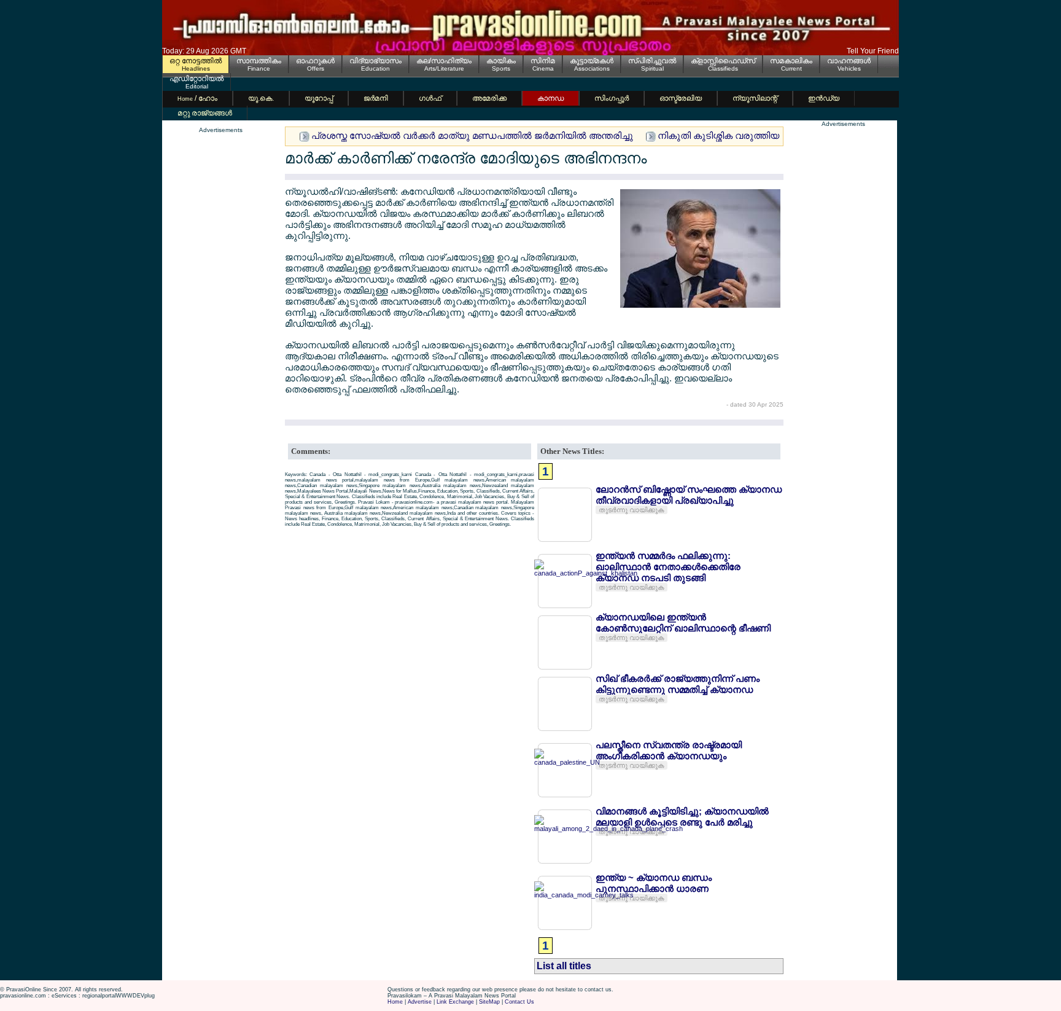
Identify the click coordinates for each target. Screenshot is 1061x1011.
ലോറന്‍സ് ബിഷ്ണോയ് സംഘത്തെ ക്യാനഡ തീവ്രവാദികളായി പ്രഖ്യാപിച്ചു (689, 495)
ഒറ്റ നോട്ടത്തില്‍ (195, 61)
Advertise (420, 1002)
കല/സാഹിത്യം (444, 61)
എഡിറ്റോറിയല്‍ (196, 78)
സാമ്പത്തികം (258, 61)
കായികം (501, 61)
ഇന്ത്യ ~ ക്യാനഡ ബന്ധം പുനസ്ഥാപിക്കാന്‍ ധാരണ (654, 883)
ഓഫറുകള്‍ (315, 61)
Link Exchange (455, 1002)
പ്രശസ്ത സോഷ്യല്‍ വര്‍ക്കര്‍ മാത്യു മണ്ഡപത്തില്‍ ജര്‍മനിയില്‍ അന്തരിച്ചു (472, 135)
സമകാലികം (791, 61)
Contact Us (519, 1002)
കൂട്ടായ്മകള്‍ (591, 61)
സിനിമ (542, 61)
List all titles (564, 966)
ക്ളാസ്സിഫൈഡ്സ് (723, 61)
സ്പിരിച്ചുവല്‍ (652, 61)
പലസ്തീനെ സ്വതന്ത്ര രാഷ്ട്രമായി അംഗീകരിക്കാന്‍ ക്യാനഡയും (669, 750)
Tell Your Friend (873, 51)
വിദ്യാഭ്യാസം (375, 61)
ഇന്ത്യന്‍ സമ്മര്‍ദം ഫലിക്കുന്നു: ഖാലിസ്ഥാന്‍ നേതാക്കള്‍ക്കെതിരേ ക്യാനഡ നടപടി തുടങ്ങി (668, 566)
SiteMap (489, 1002)
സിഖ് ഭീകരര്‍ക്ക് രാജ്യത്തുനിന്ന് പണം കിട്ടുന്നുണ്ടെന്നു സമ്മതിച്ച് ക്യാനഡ (678, 684)
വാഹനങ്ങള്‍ (849, 61)
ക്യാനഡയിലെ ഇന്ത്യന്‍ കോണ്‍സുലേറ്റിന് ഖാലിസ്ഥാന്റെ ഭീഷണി (683, 622)
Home (395, 1002)
